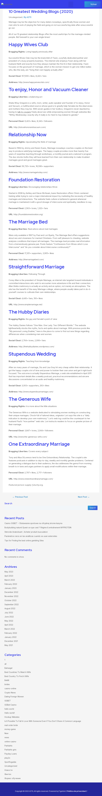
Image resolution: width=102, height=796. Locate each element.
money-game (10, 729)
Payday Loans (11, 754)
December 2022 (11, 592)
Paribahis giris (10, 750)
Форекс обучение (13, 778)
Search (8, 503)
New (6, 733)
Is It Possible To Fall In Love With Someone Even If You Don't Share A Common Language (43, 721)
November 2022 (11, 596)
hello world (9, 709)
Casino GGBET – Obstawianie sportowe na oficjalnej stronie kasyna (33, 523)
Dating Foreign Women (14, 697)
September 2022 (12, 604)
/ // (76, 791)
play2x (7, 758)
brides (7, 684)
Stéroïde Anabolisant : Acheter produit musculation (26, 532)
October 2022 (10, 600)
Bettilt (7, 680)
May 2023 (9, 572)
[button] (70, 4)
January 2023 (10, 588)
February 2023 (11, 584)
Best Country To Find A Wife (17, 676)
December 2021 (11, 641)
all (5, 664)
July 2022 (9, 613)
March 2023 (10, 580)
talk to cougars (24, 112)
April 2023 (9, 576)
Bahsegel (8, 668)
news (7, 737)
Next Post (84, 497)
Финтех (8, 774)
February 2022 (11, 633)
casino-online (10, 688)
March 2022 (10, 629)
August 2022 (10, 608)
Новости (8, 770)
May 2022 (9, 621)
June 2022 (9, 617)
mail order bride (11, 725)
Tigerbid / (62, 791)
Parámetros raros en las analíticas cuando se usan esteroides (31, 536)
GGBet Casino (10, 705)
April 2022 (9, 625)
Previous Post (20, 497)
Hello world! (10, 713)
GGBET (8, 701)
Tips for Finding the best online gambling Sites (24, 541)
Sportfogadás (10, 762)
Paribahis (8, 746)
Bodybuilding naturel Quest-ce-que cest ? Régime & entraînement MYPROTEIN (38, 528)
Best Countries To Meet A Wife (18, 672)
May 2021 (9, 645)
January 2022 (10, 637)
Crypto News (10, 693)
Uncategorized (15, 17)
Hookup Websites (12, 717)
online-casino (10, 742)
